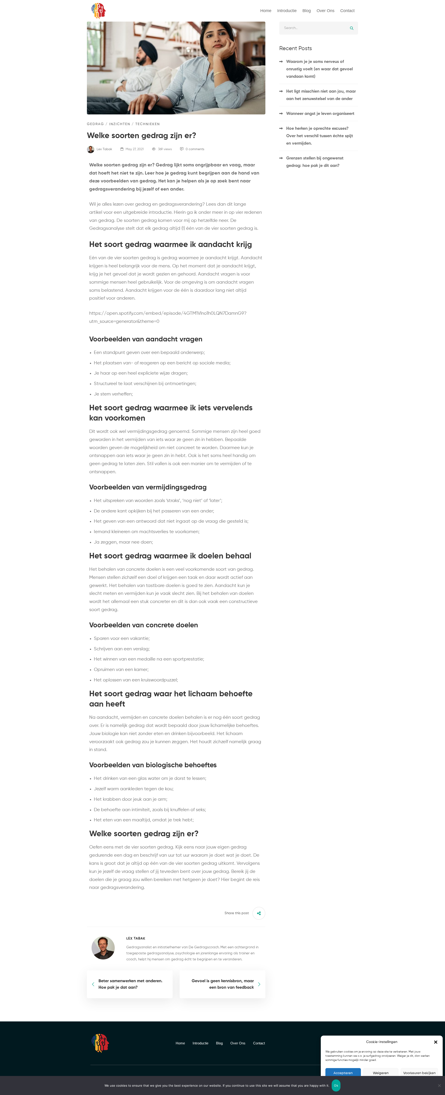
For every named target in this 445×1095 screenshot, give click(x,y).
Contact (347, 10)
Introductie (287, 10)
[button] (435, 1042)
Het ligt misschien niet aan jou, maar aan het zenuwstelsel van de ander (321, 95)
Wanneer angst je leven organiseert (320, 114)
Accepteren (343, 1073)
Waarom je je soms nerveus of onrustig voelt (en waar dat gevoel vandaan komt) (319, 69)
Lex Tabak (104, 149)
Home (265, 10)
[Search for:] (318, 28)
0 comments (195, 149)
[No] (439, 1085)
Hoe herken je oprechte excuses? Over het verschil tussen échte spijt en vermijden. (319, 136)
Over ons (325, 10)
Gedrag (95, 124)
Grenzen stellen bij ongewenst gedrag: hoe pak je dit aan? (314, 162)
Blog (306, 10)
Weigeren (380, 1073)
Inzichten (119, 124)
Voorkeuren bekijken (419, 1073)
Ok (336, 1085)
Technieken (147, 124)
